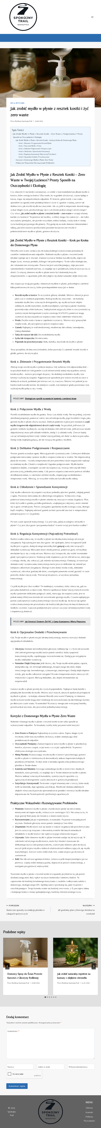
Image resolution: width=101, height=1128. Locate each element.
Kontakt (89, 1112)
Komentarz (13, 1031)
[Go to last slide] (7, 966)
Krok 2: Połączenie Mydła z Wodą (30, 146)
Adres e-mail (44, 1067)
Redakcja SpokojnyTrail (23, 121)
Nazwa (10, 1067)
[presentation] (25, 953)
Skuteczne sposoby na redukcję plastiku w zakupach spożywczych (25, 909)
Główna (89, 1107)
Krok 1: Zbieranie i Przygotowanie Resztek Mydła (35, 143)
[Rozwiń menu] (92, 17)
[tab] (45, 997)
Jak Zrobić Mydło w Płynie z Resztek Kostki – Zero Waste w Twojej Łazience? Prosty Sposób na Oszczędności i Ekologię (48, 135)
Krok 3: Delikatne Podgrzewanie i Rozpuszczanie (35, 149)
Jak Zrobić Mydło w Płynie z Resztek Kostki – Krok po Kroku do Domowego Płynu (46, 140)
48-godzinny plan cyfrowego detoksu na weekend (76, 909)
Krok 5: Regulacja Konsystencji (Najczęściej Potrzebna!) (37, 154)
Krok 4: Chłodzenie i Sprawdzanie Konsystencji (34, 151)
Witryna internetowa (78, 1067)
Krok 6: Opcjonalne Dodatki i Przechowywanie (34, 157)
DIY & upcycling (18, 103)
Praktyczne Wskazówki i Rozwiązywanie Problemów (35, 163)
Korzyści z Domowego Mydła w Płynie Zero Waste (34, 160)
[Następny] (94, 966)
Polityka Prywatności (89, 1118)
